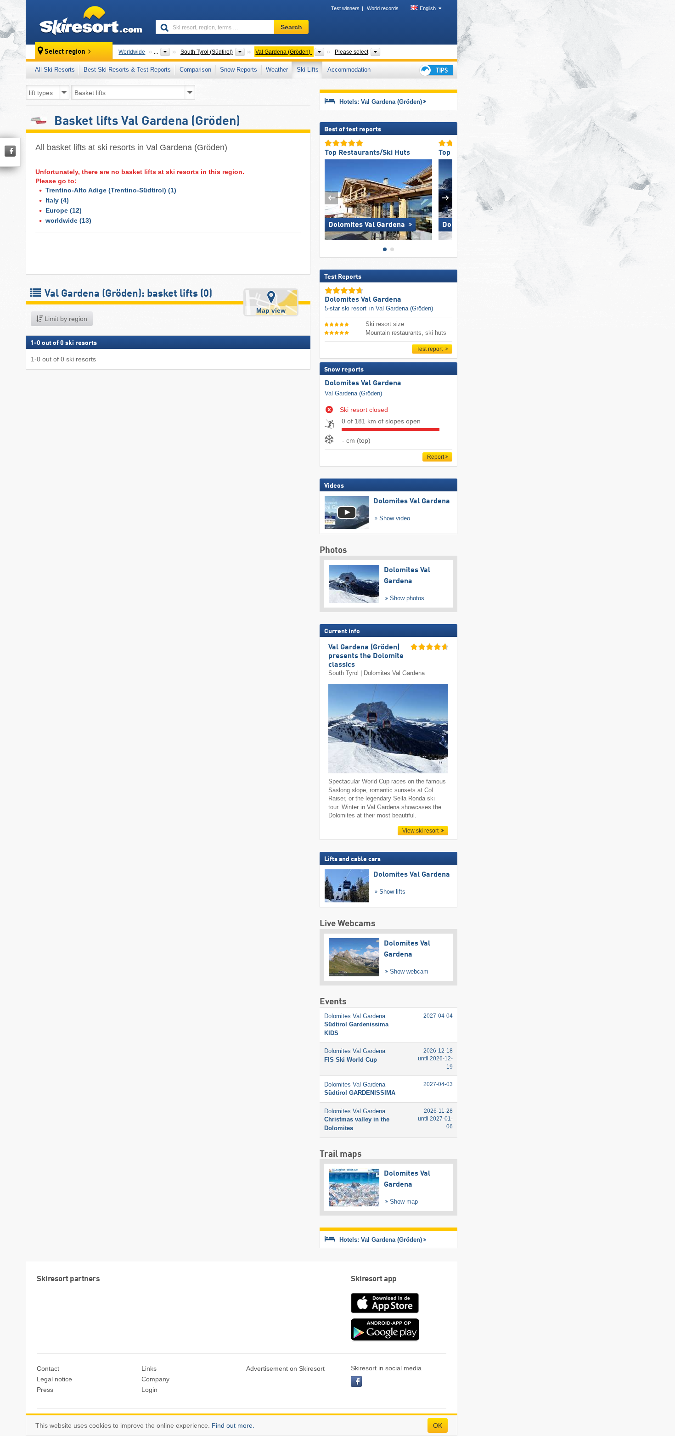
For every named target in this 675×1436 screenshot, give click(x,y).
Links (149, 1368)
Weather (277, 69)
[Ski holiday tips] (435, 70)
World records (383, 8)
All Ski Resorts (55, 69)
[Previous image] (331, 197)
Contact (48, 1368)
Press (45, 1389)
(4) (57, 200)
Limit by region (65, 318)
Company (155, 1379)
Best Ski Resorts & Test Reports (127, 69)
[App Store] (385, 1314)
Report (435, 457)
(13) (68, 220)
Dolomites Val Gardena (363, 383)
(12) (63, 210)
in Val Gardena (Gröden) (401, 308)
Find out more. (233, 1425)
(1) (110, 190)
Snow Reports (238, 69)
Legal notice (54, 1379)
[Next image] (445, 197)
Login (149, 1389)
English (428, 8)
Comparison (195, 69)
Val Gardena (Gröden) (353, 393)
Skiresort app (374, 1279)
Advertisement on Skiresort (285, 1368)
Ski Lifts (308, 69)
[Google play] (385, 1339)
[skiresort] (86, 22)
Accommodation (349, 69)
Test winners (345, 8)
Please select (351, 52)
